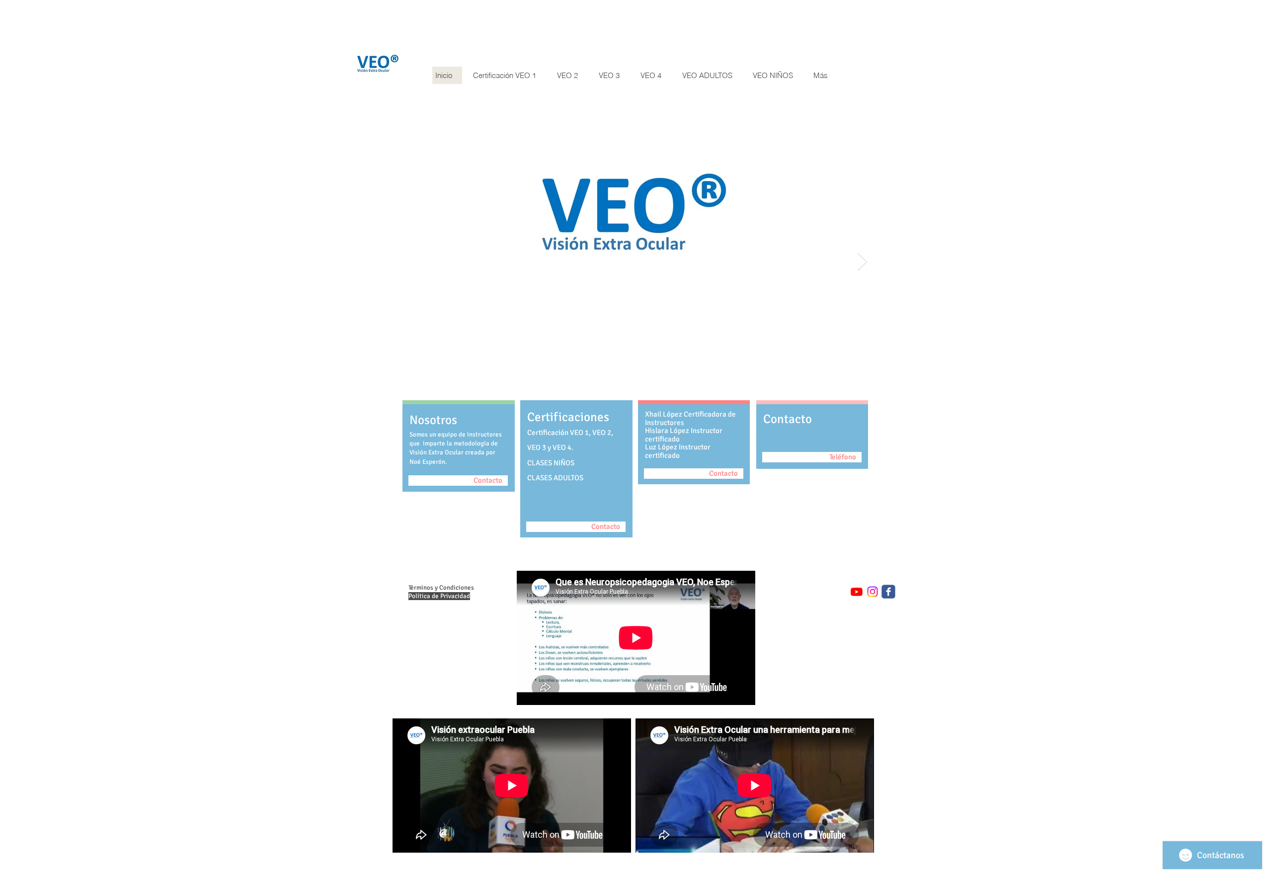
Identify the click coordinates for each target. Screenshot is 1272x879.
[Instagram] (872, 592)
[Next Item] (862, 261)
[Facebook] (888, 592)
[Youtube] (857, 592)
